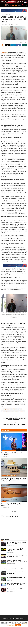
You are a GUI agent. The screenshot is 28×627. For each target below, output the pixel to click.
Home (2, 14)
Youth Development (7, 14)
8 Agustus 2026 (4, 507)
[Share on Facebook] (18, 45)
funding (20, 409)
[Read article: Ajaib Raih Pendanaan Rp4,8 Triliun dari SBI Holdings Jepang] (14, 442)
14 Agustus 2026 (4, 481)
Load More (14, 511)
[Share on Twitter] (7, 45)
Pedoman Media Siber (20, 618)
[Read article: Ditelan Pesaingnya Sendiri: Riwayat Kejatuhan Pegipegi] (14, 493)
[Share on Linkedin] (13, 45)
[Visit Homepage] (14, 5)
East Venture (14, 409)
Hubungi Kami (12, 618)
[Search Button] (26, 5)
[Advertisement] (14, 49)
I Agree (18, 625)
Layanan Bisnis (14, 619)
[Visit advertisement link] (14, 1)
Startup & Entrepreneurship (8, 450)
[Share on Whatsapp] (24, 45)
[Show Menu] (1, 5)
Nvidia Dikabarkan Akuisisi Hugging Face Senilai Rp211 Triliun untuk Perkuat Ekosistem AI (16, 549)
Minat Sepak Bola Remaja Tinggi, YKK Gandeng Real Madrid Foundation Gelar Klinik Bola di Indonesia (17, 562)
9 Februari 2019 (4, 24)
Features (4, 501)
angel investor (7, 409)
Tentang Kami (5, 618)
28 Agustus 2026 (4, 456)
